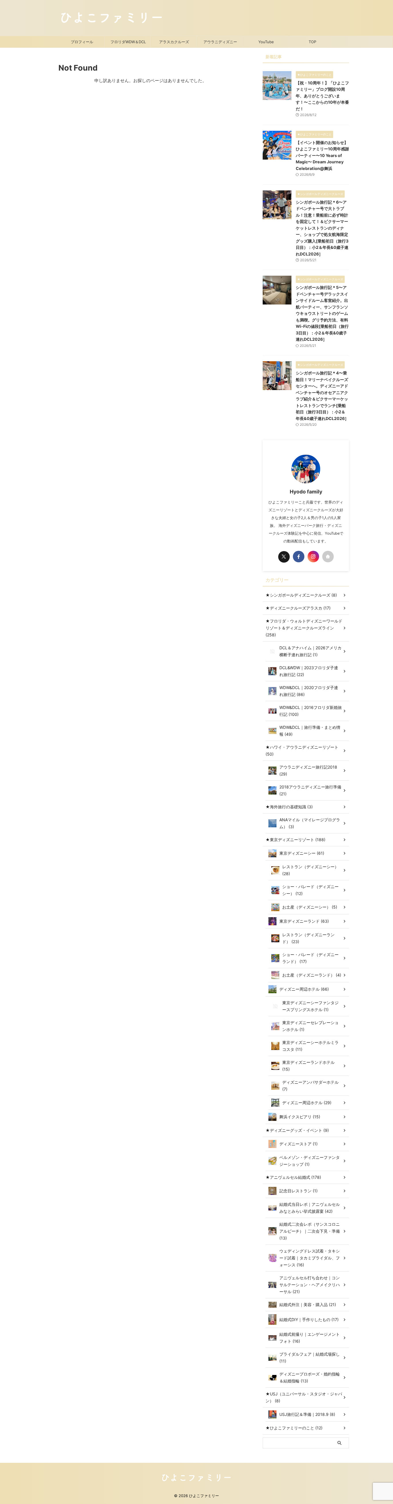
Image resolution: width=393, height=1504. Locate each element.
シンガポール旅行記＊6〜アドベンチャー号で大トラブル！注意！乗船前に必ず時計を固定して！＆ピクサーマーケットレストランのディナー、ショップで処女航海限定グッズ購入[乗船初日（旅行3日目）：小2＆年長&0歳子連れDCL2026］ (322, 228)
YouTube (266, 41)
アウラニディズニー (220, 41)
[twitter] (284, 557)
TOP (312, 41)
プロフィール (82, 41)
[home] (328, 556)
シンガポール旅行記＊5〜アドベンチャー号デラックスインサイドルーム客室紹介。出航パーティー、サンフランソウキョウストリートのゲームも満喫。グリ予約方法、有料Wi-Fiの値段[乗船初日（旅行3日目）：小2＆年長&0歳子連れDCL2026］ (322, 313)
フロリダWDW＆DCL (128, 41)
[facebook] (298, 556)
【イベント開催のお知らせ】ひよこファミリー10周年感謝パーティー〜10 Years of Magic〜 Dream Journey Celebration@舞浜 (322, 155)
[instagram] (313, 556)
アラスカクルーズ (174, 41)
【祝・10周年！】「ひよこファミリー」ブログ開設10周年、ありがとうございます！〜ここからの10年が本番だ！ (322, 95)
